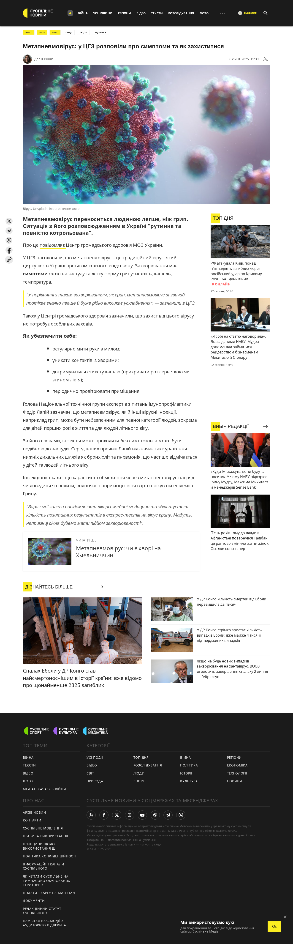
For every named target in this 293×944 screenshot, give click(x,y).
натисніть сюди (150, 844)
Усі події (95, 757)
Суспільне (148, 840)
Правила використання (45, 836)
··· (222, 13)
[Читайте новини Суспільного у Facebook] (104, 815)
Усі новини (102, 13)
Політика (189, 765)
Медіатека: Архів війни (44, 789)
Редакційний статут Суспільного (42, 910)
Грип (55, 32)
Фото (204, 13)
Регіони (124, 13)
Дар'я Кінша (44, 59)
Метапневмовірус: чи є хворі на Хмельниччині (118, 551)
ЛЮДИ (83, 32)
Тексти (157, 13)
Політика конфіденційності (49, 856)
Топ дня (141, 757)
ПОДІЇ (68, 32)
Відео (141, 13)
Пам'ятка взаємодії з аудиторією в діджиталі (46, 923)
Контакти (32, 820)
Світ (90, 773)
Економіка (237, 765)
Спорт (139, 781)
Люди (139, 773)
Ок (274, 926)
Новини (234, 781)
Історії (186, 773)
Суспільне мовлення (43, 828)
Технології (237, 773)
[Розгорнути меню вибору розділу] (70, 13)
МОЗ (42, 32)
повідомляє (53, 245)
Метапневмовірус (48, 219)
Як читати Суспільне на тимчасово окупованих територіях (46, 880)
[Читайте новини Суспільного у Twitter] (116, 815)
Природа (95, 781)
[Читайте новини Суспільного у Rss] (91, 815)
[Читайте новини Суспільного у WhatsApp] (180, 815)
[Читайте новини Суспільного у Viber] (155, 815)
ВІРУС (28, 32)
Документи (34, 900)
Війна (83, 13)
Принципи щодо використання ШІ (40, 846)
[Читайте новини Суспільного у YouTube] (142, 815)
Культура (189, 781)
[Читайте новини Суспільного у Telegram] (168, 815)
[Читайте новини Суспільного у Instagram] (129, 815)
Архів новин (34, 812)
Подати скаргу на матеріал (49, 893)
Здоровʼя (100, 32)
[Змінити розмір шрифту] (265, 59)
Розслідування (181, 13)
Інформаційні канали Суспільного (43, 866)
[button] (9, 221)
